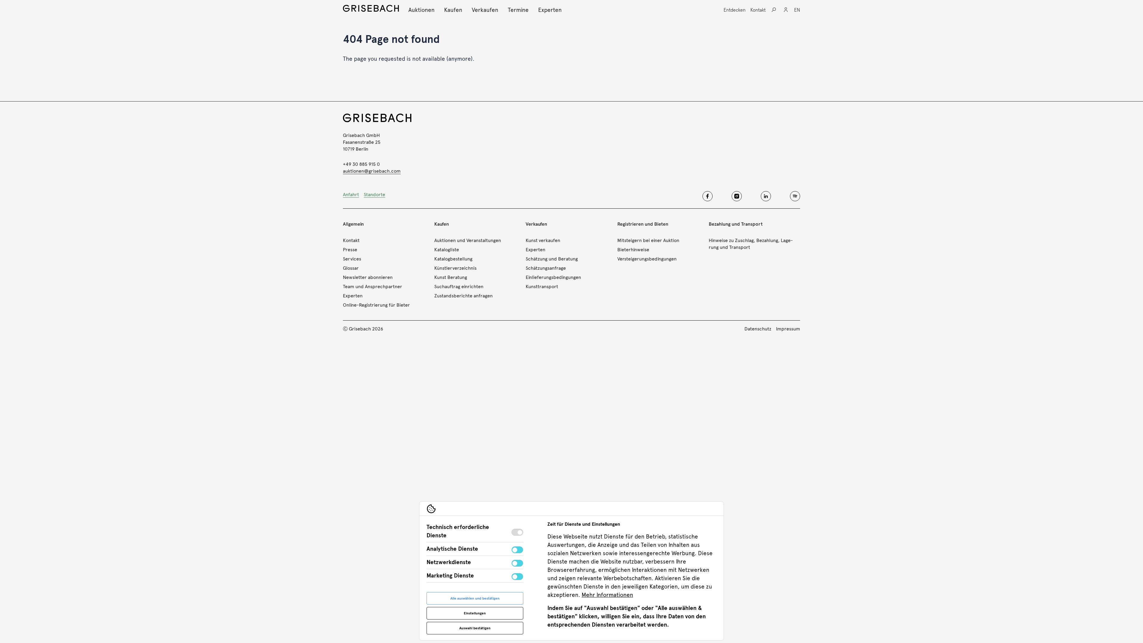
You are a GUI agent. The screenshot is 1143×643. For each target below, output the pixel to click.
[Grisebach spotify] (795, 196)
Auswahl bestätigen (475, 628)
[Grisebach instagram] (737, 196)
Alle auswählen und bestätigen (474, 598)
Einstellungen (475, 613)
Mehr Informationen (607, 595)
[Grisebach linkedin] (766, 196)
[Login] (785, 9)
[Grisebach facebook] (707, 196)
